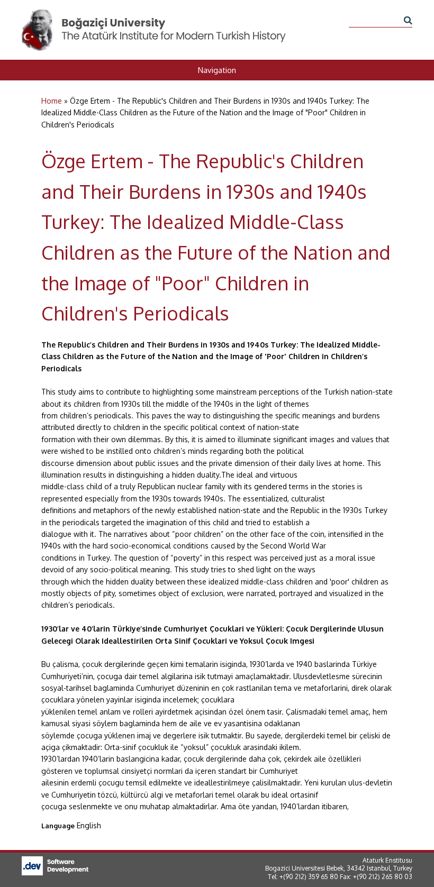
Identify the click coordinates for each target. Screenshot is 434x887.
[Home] (154, 15)
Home (51, 100)
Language (58, 825)
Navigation (217, 70)
